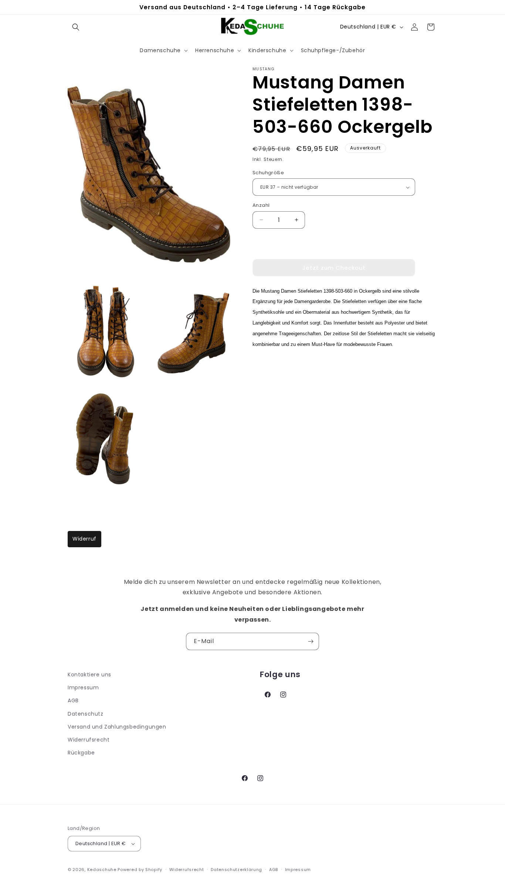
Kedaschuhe (101, 869)
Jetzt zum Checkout (334, 268)
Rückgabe (81, 752)
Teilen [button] (268, 366)
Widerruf (84, 538)
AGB (73, 700)
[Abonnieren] (310, 641)
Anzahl (261, 205)
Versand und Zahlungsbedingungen (117, 726)
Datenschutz (86, 713)
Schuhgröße (268, 172)
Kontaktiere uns (89, 674)
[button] (76, 27)
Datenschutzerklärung (236, 869)
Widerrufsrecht (88, 739)
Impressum (83, 687)
